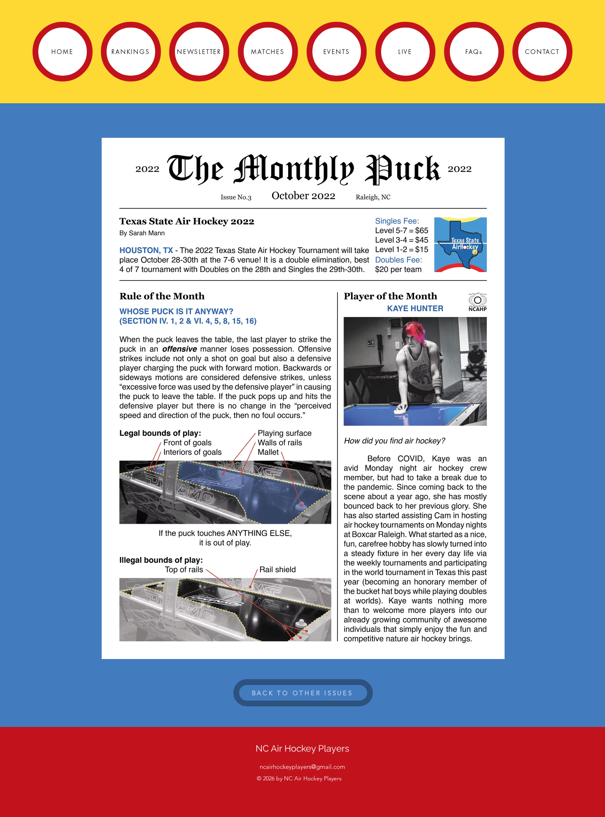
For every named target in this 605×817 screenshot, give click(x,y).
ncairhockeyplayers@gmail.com (302, 767)
